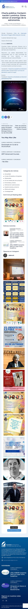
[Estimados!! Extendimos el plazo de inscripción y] (14, 425)
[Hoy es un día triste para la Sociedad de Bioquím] (14, 469)
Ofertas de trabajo (10, 189)
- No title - (5, 162)
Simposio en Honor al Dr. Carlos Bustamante (18, 587)
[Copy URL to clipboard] (11, 117)
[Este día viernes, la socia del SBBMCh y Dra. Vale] (14, 380)
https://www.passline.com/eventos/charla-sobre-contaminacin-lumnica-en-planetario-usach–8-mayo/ (14, 70)
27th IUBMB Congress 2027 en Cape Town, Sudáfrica (17, 246)
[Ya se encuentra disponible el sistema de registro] (14, 513)
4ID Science (6, 607)
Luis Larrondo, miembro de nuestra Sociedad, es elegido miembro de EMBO (17, 235)
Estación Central (20, 35)
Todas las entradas (14, 23)
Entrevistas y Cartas (10, 182)
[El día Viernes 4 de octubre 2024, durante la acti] (14, 336)
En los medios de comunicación (13, 180)
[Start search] (26, 7)
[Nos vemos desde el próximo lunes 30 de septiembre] (14, 314)
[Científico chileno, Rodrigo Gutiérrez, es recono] (14, 491)
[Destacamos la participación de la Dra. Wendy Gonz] (14, 269)
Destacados (8, 178)
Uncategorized (9, 191)
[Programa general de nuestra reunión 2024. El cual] (14, 291)
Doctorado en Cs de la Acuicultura (9, 145)
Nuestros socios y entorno (12, 187)
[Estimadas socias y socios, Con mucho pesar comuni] (14, 358)
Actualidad (8, 174)
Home (6, 23)
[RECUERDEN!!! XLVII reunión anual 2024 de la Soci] (14, 402)
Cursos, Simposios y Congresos (10, 142)
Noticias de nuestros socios (12, 185)
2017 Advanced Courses (10, 154)
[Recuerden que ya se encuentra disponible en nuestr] (14, 447)
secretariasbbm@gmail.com (11, 560)
